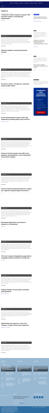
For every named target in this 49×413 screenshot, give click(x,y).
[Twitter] (45, 0)
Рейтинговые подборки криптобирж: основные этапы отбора (41, 66)
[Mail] (42, 0)
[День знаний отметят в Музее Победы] (41, 367)
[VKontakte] (47, 0)
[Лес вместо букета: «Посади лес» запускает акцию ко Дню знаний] (16, 95)
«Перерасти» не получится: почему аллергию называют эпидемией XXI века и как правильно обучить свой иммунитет (26, 380)
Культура (35, 30)
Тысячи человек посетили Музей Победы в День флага (40, 17)
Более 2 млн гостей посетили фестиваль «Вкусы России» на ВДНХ (43, 374)
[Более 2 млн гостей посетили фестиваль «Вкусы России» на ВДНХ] (35, 373)
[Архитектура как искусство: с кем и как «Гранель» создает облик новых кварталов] (16, 335)
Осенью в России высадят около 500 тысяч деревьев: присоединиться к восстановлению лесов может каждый (16, 155)
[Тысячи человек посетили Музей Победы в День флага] (41, 26)
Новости (35, 56)
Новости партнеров (36, 79)
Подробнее (41, 112)
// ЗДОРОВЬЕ (19, 361)
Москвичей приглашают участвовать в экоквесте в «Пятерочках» (10, 374)
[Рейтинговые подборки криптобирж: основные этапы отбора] (41, 75)
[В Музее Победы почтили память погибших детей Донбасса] (16, 301)
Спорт (3, 6)
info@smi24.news (22, 403)
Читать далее (3, 79)
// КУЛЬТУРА (36, 361)
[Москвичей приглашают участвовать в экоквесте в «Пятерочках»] (16, 234)
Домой (2, 9)
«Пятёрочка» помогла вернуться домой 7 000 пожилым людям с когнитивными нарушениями (15, 16)
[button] (47, 4)
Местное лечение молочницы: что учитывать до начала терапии (24, 368)
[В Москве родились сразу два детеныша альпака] (16, 62)
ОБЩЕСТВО (3, 361)
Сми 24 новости (4, 69)
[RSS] (44, 0)
